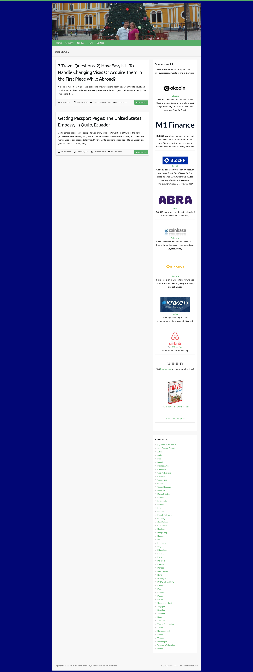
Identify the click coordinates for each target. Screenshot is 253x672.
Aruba (159, 455)
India (159, 540)
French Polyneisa (164, 515)
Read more (141, 102)
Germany (161, 519)
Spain (159, 617)
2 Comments (121, 102)
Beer (159, 459)
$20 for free (177, 347)
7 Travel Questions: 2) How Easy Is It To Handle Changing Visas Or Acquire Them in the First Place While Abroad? (100, 72)
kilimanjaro (161, 550)
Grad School (162, 522)
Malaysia (161, 561)
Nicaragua (161, 578)
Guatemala (162, 526)
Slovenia (161, 613)
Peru (159, 589)
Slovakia (161, 610)
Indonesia (161, 543)
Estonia (160, 504)
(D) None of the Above (166, 445)
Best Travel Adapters (175, 418)
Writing (160, 649)
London (160, 554)
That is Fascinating (165, 624)
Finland (160, 511)
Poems (160, 596)
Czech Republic (164, 487)
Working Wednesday (166, 645)
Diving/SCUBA (163, 494)
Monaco (160, 568)
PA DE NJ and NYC (165, 582)
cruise (160, 483)
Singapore (161, 606)
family (160, 508)
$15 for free (165, 369)
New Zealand (162, 571)
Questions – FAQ (164, 603)
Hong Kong (162, 533)
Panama (160, 585)
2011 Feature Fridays (166, 448)
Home (59, 43)
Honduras (161, 529)
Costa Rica (162, 480)
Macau (160, 557)
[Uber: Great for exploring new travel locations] (175, 362)
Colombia (161, 476)
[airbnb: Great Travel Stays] (175, 333)
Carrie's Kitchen (164, 473)
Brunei (160, 462)
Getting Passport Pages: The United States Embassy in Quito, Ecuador (99, 121)
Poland (160, 599)
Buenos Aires (163, 466)
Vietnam (160, 638)
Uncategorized (163, 631)
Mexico (160, 564)
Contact (100, 43)
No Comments (116, 152)
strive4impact (66, 102)
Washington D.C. (164, 642)
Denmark (161, 490)
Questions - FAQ (99, 102)
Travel (90, 43)
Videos (160, 635)
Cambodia (161, 469)
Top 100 (80, 43)
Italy (159, 547)
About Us (69, 43)
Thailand (161, 621)
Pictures (160, 592)
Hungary (160, 536)
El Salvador (162, 501)
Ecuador (97, 152)
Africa (159, 452)
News (159, 575)
